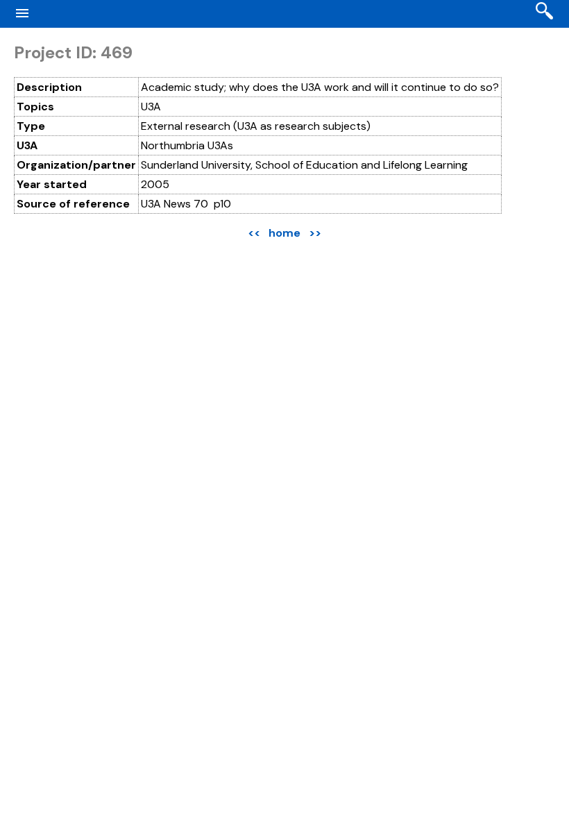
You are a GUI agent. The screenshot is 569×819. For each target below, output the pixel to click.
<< (254, 233)
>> (315, 233)
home (284, 233)
